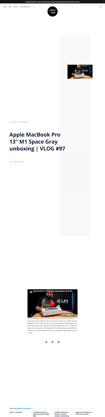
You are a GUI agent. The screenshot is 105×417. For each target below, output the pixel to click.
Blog (5, 6)
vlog (11, 161)
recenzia (21, 161)
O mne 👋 (16, 6)
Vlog (10, 6)
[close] (103, 2)
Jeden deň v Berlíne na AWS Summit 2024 (84, 413)
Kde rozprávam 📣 (25, 6)
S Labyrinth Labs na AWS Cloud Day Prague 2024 (41, 414)
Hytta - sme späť (16, 412)
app (16, 161)
